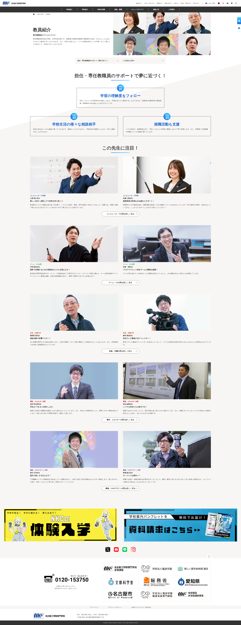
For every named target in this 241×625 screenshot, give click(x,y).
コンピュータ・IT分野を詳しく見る (120, 214)
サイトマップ (94, 607)
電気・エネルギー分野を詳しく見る (120, 420)
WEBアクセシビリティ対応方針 (141, 607)
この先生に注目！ (129, 60)
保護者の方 (159, 3)
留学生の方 (196, 3)
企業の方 (176, 3)
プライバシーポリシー (115, 607)
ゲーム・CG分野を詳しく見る (120, 282)
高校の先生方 (168, 3)
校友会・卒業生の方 (186, 3)
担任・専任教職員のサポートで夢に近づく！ (93, 60)
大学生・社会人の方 (149, 3)
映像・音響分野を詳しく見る (120, 351)
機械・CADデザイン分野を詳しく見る (120, 488)
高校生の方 (139, 3)
